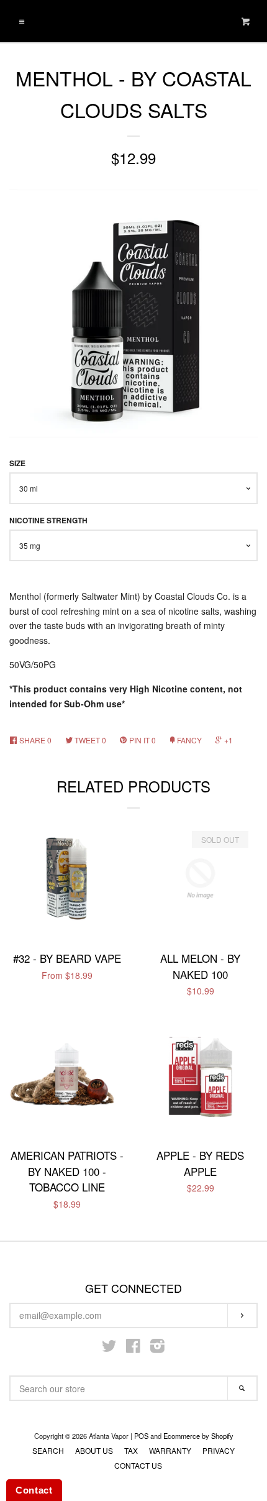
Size (17, 463)
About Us (94, 1450)
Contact (34, 1490)
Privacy (218, 1450)
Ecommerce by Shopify (198, 1436)
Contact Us (138, 1465)
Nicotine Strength (48, 520)
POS (141, 1436)
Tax (131, 1450)
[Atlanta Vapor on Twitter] (109, 1348)
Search (48, 1450)
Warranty (170, 1450)
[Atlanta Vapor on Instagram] (157, 1348)
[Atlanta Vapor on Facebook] (133, 1348)
